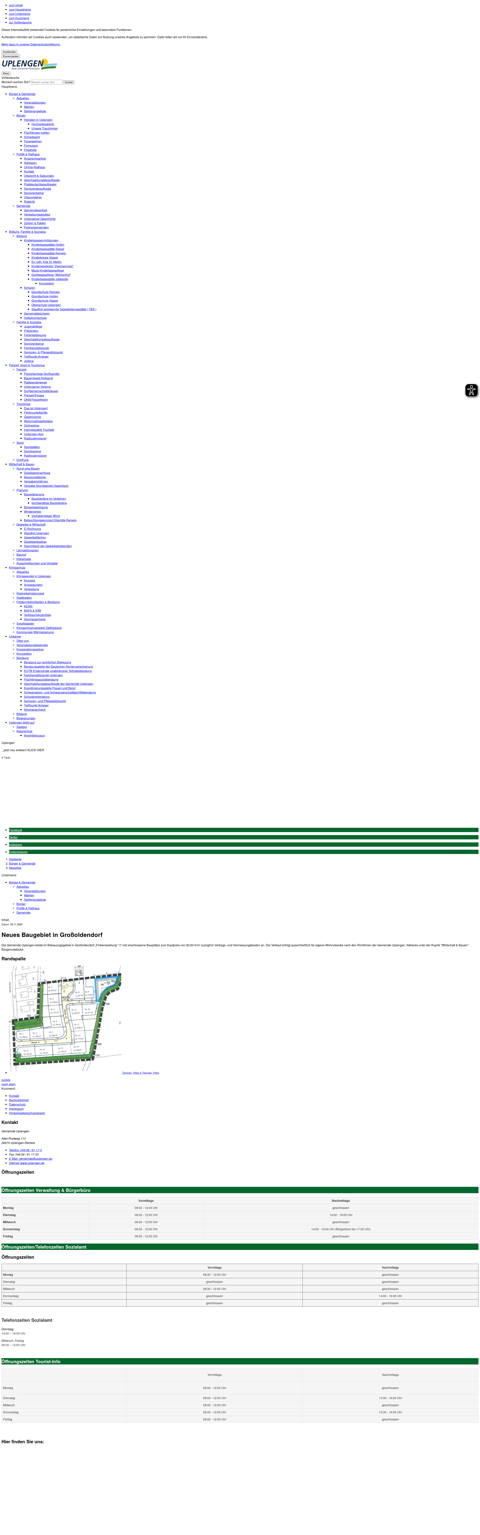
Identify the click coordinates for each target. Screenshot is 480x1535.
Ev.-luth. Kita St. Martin (47, 262)
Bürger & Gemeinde (22, 94)
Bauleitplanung (34, 494)
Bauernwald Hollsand (38, 378)
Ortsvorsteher (33, 197)
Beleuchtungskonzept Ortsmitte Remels (50, 520)
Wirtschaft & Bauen (21, 464)
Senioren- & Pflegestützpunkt (43, 352)
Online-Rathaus (34, 167)
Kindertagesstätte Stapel (48, 249)
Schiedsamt (32, 137)
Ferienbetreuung (35, 335)
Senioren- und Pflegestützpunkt (45, 701)
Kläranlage (23, 559)
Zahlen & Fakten (35, 223)
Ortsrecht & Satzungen (39, 176)
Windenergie (32, 511)
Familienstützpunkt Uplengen (43, 675)
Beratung (22, 658)
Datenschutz (17, 1104)
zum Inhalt (16, 5)
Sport (20, 442)
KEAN (28, 606)
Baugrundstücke (35, 477)
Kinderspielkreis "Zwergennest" (53, 266)
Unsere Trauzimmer (45, 128)
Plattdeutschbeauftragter (40, 184)
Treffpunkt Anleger (36, 356)
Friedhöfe (30, 150)
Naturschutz (24, 731)
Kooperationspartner (30, 649)
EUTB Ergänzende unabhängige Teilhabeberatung (58, 671)
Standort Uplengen (36, 533)
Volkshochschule (35, 318)
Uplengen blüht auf (21, 722)
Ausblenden (9, 52)
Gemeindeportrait (35, 210)
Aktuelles (22, 98)
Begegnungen (25, 718)
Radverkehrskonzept (30, 593)
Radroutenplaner (35, 438)
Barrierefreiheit (19, 1100)
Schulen (29, 287)
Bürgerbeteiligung (36, 507)
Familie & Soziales (28, 322)
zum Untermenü (19, 14)
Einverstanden (11, 56)
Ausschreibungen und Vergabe (37, 563)
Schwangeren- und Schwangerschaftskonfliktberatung (60, 692)
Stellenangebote (35, 111)
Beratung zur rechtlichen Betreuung (47, 662)
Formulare (31, 145)
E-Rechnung (32, 529)
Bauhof (21, 554)
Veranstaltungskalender (32, 645)
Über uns (22, 641)
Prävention (31, 331)
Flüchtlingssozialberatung (41, 679)
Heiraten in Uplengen (38, 120)
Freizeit (21, 369)
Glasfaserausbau (35, 541)
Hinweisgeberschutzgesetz (27, 1113)
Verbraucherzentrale (37, 615)
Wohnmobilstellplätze (38, 421)
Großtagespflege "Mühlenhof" (51, 275)
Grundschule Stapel (45, 300)
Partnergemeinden (36, 227)
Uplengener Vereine (37, 386)
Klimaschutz (17, 567)
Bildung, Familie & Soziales (27, 232)
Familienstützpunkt (36, 348)
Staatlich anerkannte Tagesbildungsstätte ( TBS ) (64, 309)
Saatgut (21, 727)
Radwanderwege (35, 382)
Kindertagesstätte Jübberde (50, 279)
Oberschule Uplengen (46, 305)
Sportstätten (32, 447)
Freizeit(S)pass (34, 395)
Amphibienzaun (34, 735)
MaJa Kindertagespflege (48, 270)
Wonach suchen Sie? (16, 82)
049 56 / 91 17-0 (25, 1150)
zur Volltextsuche (20, 22)
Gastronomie (32, 417)
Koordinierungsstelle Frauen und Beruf (49, 688)
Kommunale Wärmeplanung (35, 632)
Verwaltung (31, 589)
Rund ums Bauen (28, 468)
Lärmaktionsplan (27, 550)
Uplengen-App (34, 434)
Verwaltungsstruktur (37, 214)
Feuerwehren (33, 141)
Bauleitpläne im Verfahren (49, 498)
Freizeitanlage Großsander (42, 374)
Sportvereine (32, 451)
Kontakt (29, 171)
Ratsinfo (29, 201)
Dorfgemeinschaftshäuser (41, 391)
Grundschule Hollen (45, 296)
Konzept (29, 580)
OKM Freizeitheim (36, 399)
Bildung (21, 236)
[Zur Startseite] (30, 69)
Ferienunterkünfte (35, 412)
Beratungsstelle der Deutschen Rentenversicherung (58, 666)
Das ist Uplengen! (36, 408)
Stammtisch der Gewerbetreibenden (48, 546)
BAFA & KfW (32, 610)
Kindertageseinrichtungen (41, 240)
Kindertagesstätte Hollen (48, 244)
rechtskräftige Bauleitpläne (49, 503)
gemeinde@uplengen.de (30, 1158)
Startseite (15, 859)
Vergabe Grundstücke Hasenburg (46, 486)
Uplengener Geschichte (40, 219)
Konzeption (46, 283)
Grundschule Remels (46, 292)
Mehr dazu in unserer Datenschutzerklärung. (31, 44)
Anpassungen (33, 585)
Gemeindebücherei (37, 313)
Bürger (21, 115)
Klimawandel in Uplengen (33, 576)
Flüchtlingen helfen (37, 132)
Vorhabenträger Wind (46, 516)
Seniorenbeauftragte (37, 188)
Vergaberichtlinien (36, 481)
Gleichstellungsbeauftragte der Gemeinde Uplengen (58, 684)
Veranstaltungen (35, 102)
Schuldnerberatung (37, 696)
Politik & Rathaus (28, 154)
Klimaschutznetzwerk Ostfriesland (39, 628)
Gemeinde (23, 206)
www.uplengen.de (26, 1163)
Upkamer (15, 636)
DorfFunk (22, 460)
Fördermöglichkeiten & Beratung (38, 602)
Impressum (16, 1109)
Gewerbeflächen (35, 537)
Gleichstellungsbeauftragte (42, 180)
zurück (6, 1080)
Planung (22, 490)
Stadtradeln (24, 597)
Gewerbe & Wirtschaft (30, 524)
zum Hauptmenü (20, 9)
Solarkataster (25, 623)
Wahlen (29, 107)
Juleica (29, 361)
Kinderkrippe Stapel (45, 257)
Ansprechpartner (35, 158)
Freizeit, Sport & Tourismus (27, 365)
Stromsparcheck (35, 619)
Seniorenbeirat (34, 193)
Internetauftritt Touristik (39, 430)
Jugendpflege (33, 326)
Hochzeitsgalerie (43, 124)
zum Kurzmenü (19, 18)
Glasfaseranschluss (37, 473)
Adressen (30, 163)
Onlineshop (31, 425)
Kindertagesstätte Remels (49, 253)
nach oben (9, 1084)
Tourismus (23, 404)
